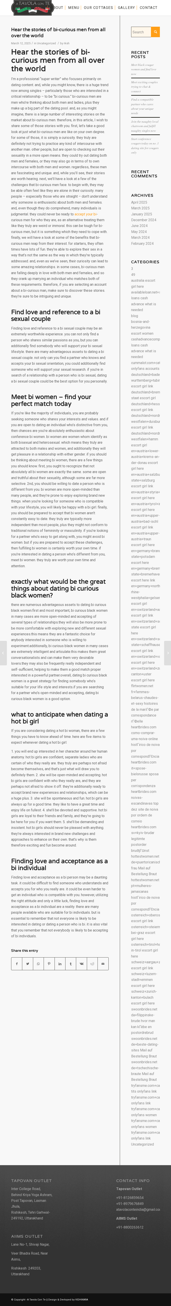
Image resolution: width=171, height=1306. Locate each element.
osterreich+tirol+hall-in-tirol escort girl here (147, 950)
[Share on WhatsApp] (38, 964)
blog (134, 316)
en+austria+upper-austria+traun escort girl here (145, 539)
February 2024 (142, 243)
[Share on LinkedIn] (60, 964)
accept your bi (85, 214)
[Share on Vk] (81, 964)
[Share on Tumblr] (70, 964)
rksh (66, 43)
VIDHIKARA (81, 1299)
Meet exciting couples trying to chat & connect (144, 86)
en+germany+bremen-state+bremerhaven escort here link (148, 574)
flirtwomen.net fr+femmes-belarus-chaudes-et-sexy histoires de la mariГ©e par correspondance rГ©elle (145, 703)
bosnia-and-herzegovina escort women (142, 328)
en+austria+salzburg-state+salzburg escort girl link (147, 480)
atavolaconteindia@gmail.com (139, 1209)
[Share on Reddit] (92, 964)
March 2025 (140, 208)
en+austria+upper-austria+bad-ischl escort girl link (145, 521)
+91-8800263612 (130, 1227)
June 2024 (139, 226)
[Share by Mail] (103, 964)
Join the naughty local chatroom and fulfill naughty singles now (145, 126)
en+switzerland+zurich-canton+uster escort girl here (149, 674)
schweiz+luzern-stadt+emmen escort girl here (144, 980)
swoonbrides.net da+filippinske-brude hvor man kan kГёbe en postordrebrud (144, 1021)
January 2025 (141, 214)
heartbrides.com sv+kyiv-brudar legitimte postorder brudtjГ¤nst (143, 839)
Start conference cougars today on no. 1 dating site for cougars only (145, 145)
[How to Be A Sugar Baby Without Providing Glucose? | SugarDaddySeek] (3, 653)
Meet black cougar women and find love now (143, 69)
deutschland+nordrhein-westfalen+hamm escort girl (149, 439)
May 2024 (139, 232)
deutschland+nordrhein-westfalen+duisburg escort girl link (149, 421)
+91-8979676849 (130, 1204)
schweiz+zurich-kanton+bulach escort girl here (144, 997)
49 (133, 275)
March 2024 (140, 237)
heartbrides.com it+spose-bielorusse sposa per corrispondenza (145, 774)
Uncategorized (46, 43)
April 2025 (139, 202)
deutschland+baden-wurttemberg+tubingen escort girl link (148, 381)
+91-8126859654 (130, 1198)
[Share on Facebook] (16, 964)
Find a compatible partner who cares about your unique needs (142, 106)
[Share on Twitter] (27, 964)
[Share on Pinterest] (49, 964)
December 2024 (143, 220)
